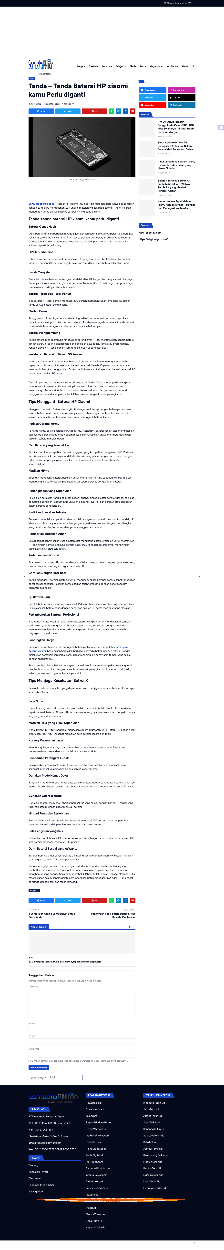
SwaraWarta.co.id (96, 1129)
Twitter (148, 97)
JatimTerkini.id (151, 1109)
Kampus (80, 66)
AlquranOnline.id (95, 1227)
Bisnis (133, 66)
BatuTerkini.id (151, 1142)
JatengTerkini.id (152, 1115)
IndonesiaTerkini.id (154, 1102)
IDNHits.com (93, 1142)
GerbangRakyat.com (98, 1135)
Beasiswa (107, 66)
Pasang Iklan (36, 1191)
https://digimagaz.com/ (153, 239)
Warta (185, 66)
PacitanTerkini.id (152, 1168)
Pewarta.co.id (94, 1102)
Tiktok (176, 97)
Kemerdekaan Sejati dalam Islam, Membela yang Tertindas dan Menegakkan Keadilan (176, 205)
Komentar (35, 986)
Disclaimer (35, 1178)
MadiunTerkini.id (152, 1161)
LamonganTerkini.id (154, 1188)
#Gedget (34, 891)
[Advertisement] (112, 31)
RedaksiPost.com (96, 1201)
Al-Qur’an (172, 66)
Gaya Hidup (156, 66)
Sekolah (93, 66)
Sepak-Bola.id (94, 1220)
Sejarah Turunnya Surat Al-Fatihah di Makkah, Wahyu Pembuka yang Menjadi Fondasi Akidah (174, 185)
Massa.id (91, 1207)
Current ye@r (37, 1077)
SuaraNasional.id (95, 1109)
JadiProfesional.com (97, 1188)
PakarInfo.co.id (94, 1181)
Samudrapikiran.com (41, 203)
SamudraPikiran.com (98, 1168)
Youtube (149, 105)
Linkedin (177, 105)
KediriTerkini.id (151, 1181)
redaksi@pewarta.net (49, 1142)
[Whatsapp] (111, 111)
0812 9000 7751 (44, 1149)
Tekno (143, 66)
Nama (32, 1023)
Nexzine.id (92, 1194)
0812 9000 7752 (66, 1149)
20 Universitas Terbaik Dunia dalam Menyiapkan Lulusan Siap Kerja (65, 961)
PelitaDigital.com (96, 1148)
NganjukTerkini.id (153, 1174)
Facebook (149, 90)
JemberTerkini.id (153, 1148)
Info (31, 78)
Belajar (119, 66)
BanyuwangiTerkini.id (155, 1155)
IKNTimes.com (94, 1161)
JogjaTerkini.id (151, 1122)
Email (32, 1036)
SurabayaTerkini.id (153, 1135)
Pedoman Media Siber (41, 1184)
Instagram (178, 90)
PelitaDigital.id (94, 1155)
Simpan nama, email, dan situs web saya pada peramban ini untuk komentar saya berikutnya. (80, 1060)
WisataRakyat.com (96, 1174)
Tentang (33, 1165)
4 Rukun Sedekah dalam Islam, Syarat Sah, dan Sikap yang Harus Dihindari (176, 165)
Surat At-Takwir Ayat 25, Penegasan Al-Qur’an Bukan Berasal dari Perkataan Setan (175, 146)
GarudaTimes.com (96, 1214)
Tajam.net (91, 1115)
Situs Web (34, 1048)
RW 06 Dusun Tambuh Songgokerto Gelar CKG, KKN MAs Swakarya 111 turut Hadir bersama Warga (176, 126)
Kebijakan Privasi (38, 1171)
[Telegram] (118, 111)
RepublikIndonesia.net (99, 1122)
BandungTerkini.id (153, 1129)
